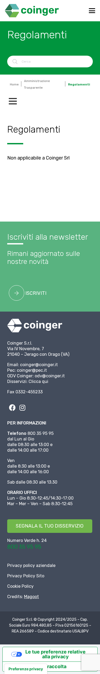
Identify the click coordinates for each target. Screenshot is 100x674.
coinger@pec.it (32, 370)
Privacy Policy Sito (25, 575)
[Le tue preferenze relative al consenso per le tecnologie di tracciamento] (25, 669)
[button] (92, 10)
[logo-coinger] (32, 10)
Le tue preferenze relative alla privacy (55, 654)
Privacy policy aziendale (31, 565)
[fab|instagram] (22, 407)
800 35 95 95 (24, 546)
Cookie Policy (20, 586)
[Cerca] (15, 61)
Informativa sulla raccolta (36, 666)
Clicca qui (38, 381)
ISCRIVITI (35, 293)
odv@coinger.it (50, 375)
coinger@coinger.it (39, 364)
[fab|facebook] (12, 407)
